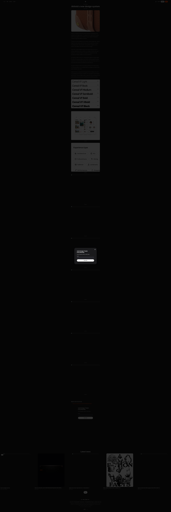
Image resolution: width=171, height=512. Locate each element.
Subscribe (85, 260)
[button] (95, 249)
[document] (85, 256)
